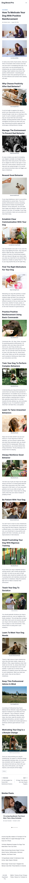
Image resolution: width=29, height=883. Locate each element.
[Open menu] (26, 3)
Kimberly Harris (7, 22)
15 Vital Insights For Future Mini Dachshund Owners (7, 781)
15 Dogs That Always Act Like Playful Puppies (21, 781)
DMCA (12, 875)
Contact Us (24, 877)
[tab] (11, 827)
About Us (17, 877)
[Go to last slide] (4, 811)
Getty (4, 771)
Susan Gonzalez (8, 820)
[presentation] (14, 804)
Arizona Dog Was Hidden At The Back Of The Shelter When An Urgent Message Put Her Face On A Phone (14, 838)
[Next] (25, 811)
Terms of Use (18, 875)
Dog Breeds (5, 9)
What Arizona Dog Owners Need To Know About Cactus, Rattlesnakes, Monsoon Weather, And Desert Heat (13, 852)
